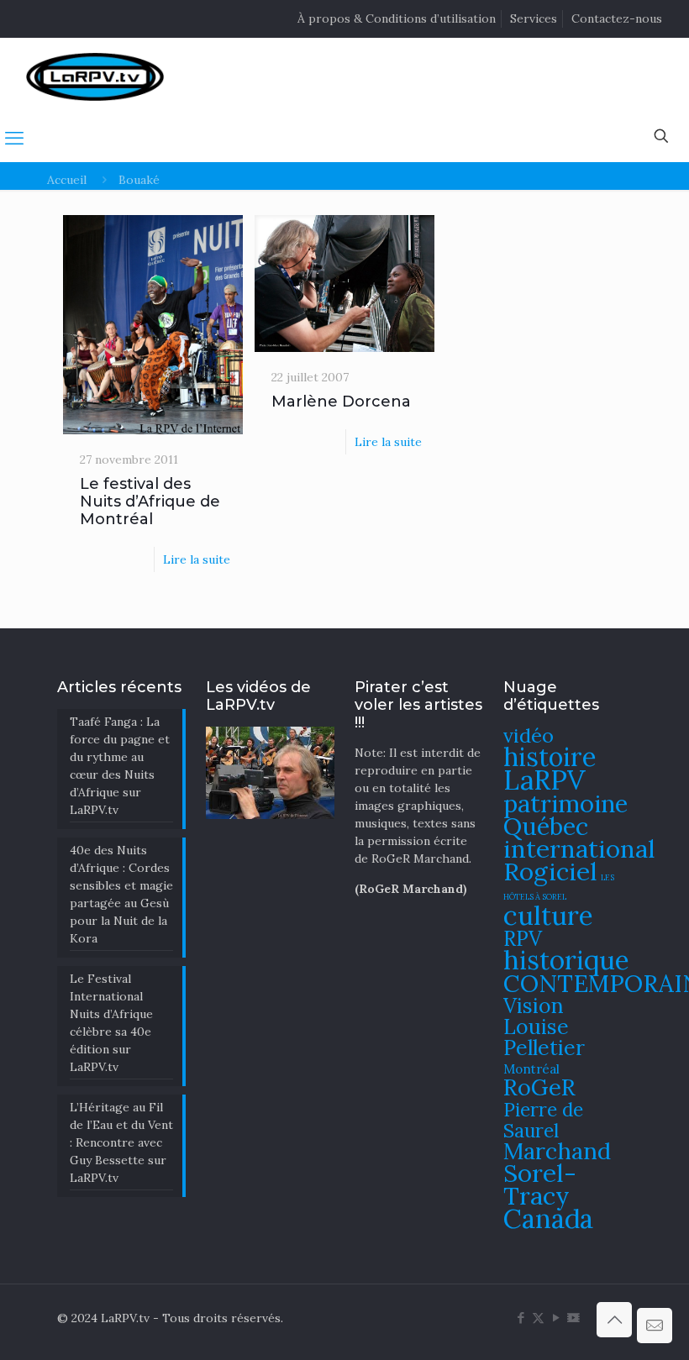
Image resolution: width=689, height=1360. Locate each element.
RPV (522, 939)
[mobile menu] (14, 137)
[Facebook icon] (520, 1318)
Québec (545, 826)
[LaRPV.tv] (95, 76)
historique (566, 960)
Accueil (67, 179)
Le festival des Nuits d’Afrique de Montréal (150, 501)
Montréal (531, 1069)
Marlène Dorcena (341, 401)
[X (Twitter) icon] (538, 1318)
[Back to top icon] (614, 1319)
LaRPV (544, 780)
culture (548, 915)
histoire (550, 756)
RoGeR (539, 1087)
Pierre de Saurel (543, 1119)
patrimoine (565, 803)
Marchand (557, 1151)
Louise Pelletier (544, 1037)
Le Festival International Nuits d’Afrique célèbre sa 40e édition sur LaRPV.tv (111, 1022)
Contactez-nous (616, 18)
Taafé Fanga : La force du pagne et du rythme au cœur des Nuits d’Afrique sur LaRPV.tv (120, 765)
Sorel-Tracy (539, 1184)
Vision (533, 1005)
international (579, 848)
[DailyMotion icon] (573, 1318)
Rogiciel (550, 871)
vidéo (528, 735)
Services (533, 18)
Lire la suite (196, 559)
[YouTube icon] (556, 1318)
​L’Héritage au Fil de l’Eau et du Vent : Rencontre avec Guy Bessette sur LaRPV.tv (121, 1142)
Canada (548, 1218)
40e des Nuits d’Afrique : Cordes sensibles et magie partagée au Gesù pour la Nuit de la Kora (121, 894)
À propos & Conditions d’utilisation (396, 18)
